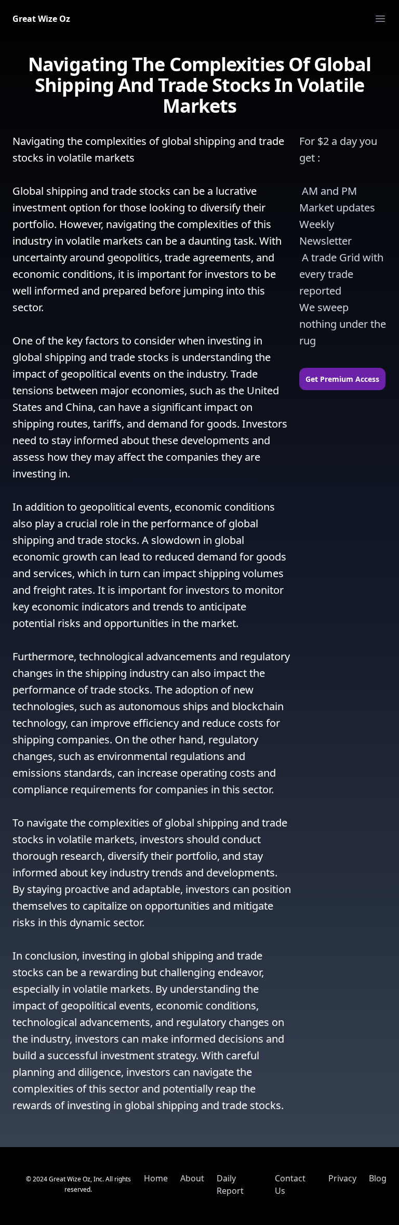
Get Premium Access (342, 379)
